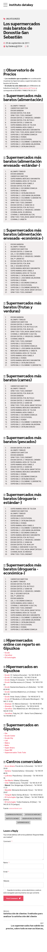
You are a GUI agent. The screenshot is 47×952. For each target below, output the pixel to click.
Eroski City (9, 738)
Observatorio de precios (31, 818)
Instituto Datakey (12, 818)
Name (6, 863)
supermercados (23, 822)
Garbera (8, 771)
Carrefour (8, 655)
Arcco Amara (10, 766)
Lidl (6, 740)
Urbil (6, 783)
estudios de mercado (33, 814)
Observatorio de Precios (27, 88)
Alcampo (8, 704)
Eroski (7, 653)
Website (6, 881)
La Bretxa (8, 776)
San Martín (9, 780)
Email (6, 872)
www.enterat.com (15, 808)
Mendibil (8, 790)
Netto (7, 745)
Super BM (8, 750)
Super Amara (10, 748)
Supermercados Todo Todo (15, 752)
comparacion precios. (14, 814)
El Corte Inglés (10, 657)
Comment (7, 841)
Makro (7, 743)
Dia (6, 733)
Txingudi (8, 795)
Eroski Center (10, 736)
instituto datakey (21, 5)
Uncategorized (13, 19)
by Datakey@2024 (14, 46)
